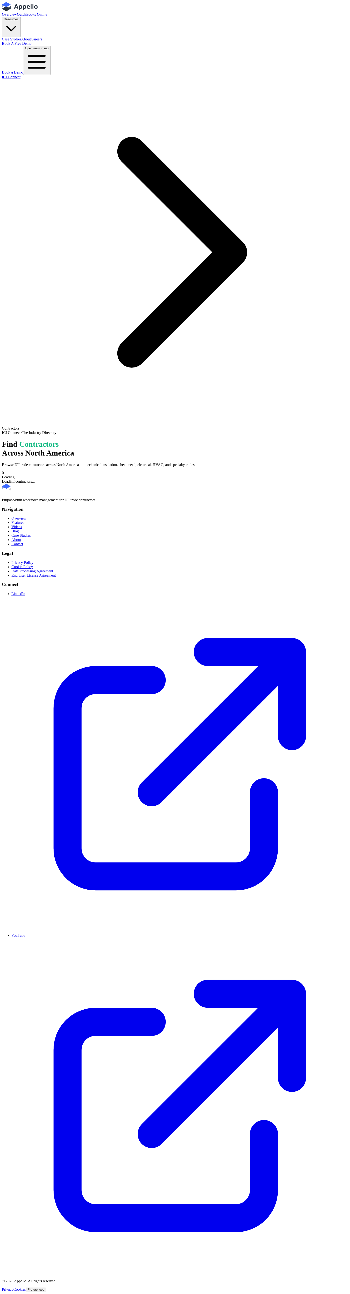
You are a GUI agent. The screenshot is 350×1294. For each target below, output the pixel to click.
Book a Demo (12, 72)
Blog (15, 531)
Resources (11, 19)
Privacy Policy (22, 562)
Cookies (19, 1289)
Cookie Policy (22, 567)
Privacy (7, 1289)
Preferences (36, 1289)
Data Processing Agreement (32, 571)
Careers (36, 39)
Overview (9, 14)
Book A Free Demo (16, 43)
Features (17, 523)
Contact (17, 544)
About (26, 39)
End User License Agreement (33, 575)
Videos (16, 527)
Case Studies (11, 39)
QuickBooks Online (32, 14)
